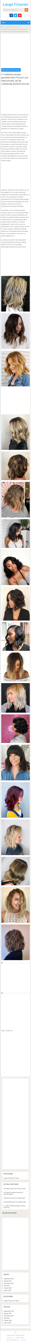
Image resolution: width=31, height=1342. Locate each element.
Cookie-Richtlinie (19, 1337)
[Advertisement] (15, 51)
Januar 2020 (7, 1290)
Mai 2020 (6, 1286)
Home (2, 27)
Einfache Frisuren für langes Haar (14, 1198)
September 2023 (9, 1279)
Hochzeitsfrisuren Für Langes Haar (15, 1202)
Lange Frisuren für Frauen (13, 27)
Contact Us (10, 1337)
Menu (3, 22)
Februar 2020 (8, 1288)
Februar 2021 (8, 1281)
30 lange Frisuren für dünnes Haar (14, 1188)
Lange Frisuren (15, 4)
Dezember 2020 (9, 1283)
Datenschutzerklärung (12, 1340)
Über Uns (23, 1340)
